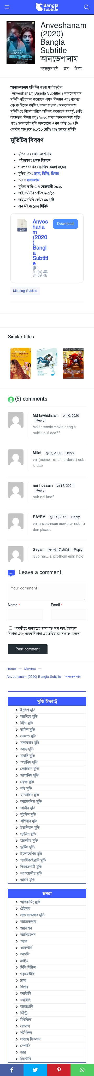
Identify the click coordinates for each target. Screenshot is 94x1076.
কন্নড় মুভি (27, 749)
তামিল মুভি (27, 729)
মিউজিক (26, 1019)
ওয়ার (23, 941)
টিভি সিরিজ (28, 967)
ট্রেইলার (25, 908)
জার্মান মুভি (28, 808)
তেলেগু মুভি (28, 736)
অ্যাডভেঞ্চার (28, 921)
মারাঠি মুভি (27, 756)
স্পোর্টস (25, 1046)
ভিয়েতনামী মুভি (31, 867)
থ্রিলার (78, 68)
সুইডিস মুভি (28, 814)
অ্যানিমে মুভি (29, 716)
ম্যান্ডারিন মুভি (29, 795)
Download (65, 224)
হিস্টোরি (25, 1059)
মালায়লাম (33, 180)
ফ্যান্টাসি (25, 993)
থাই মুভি (26, 788)
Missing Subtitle (25, 291)
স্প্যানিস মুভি (29, 762)
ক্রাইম (24, 961)
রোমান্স (25, 1026)
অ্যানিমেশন (28, 935)
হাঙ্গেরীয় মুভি (29, 840)
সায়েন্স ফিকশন (30, 1039)
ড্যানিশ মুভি (28, 834)
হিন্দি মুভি (26, 723)
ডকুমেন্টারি (27, 974)
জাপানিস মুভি (29, 775)
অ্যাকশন (26, 928)
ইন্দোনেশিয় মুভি (31, 854)
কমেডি (24, 954)
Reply (40, 420)
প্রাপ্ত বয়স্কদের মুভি (32, 915)
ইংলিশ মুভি (28, 710)
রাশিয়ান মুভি (28, 821)
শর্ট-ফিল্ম (26, 1033)
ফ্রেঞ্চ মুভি (27, 782)
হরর (23, 1052)
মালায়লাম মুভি (49, 68)
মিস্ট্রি (24, 1013)
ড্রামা (66, 68)
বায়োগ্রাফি (26, 1006)
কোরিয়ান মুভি (29, 769)
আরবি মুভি (27, 880)
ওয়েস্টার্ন (26, 948)
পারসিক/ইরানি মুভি (33, 860)
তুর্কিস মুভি (27, 847)
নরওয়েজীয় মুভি (31, 873)
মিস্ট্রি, (46, 173)
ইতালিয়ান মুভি (30, 827)
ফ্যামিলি (25, 1000)
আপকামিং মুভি (30, 902)
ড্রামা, (37, 173)
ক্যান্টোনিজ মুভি (31, 801)
